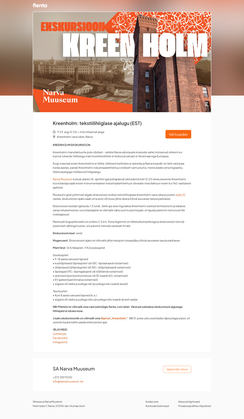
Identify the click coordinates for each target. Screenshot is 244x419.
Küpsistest (205, 405)
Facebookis (60, 338)
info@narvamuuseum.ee (68, 381)
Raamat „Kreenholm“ (114, 318)
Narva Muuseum (63, 179)
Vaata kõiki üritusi (177, 369)
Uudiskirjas (59, 333)
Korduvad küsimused (157, 405)
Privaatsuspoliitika (188, 405)
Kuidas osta (152, 401)
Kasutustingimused (189, 401)
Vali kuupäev (178, 134)
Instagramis (60, 342)
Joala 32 (180, 194)
